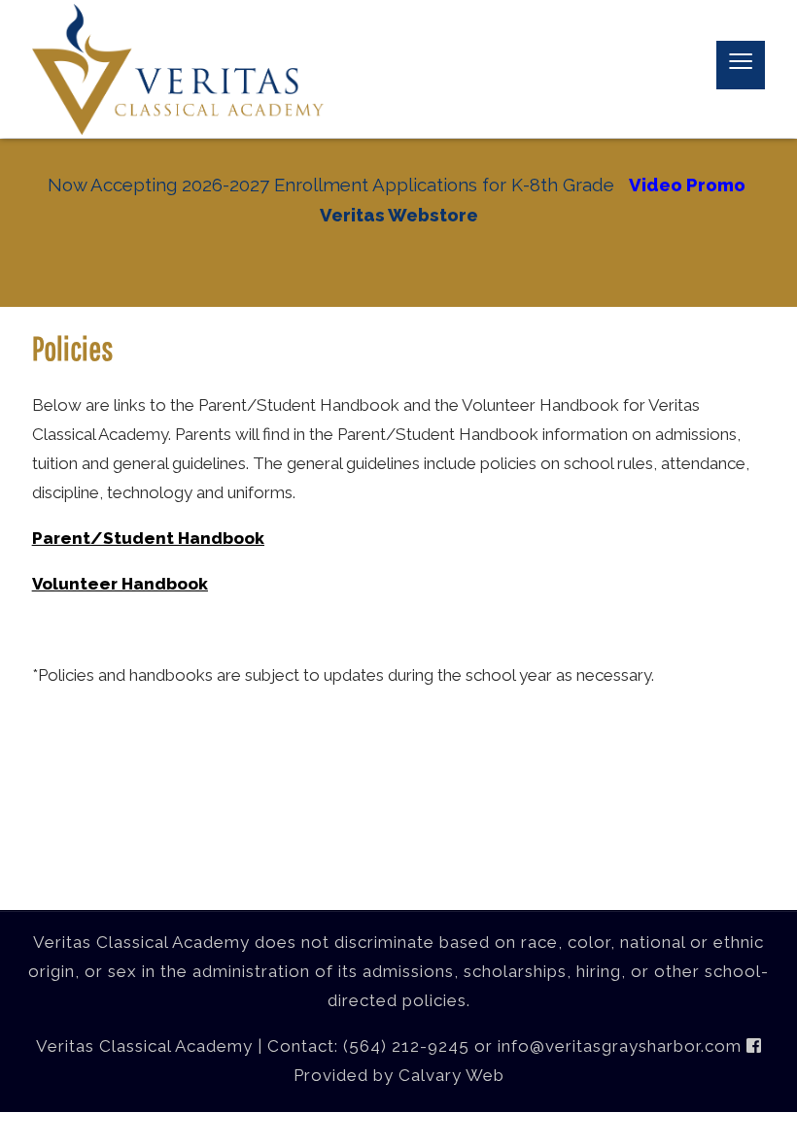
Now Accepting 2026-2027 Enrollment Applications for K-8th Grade (331, 184)
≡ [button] (740, 65)
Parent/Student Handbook (148, 538)
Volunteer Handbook (120, 583)
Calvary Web (451, 1075)
